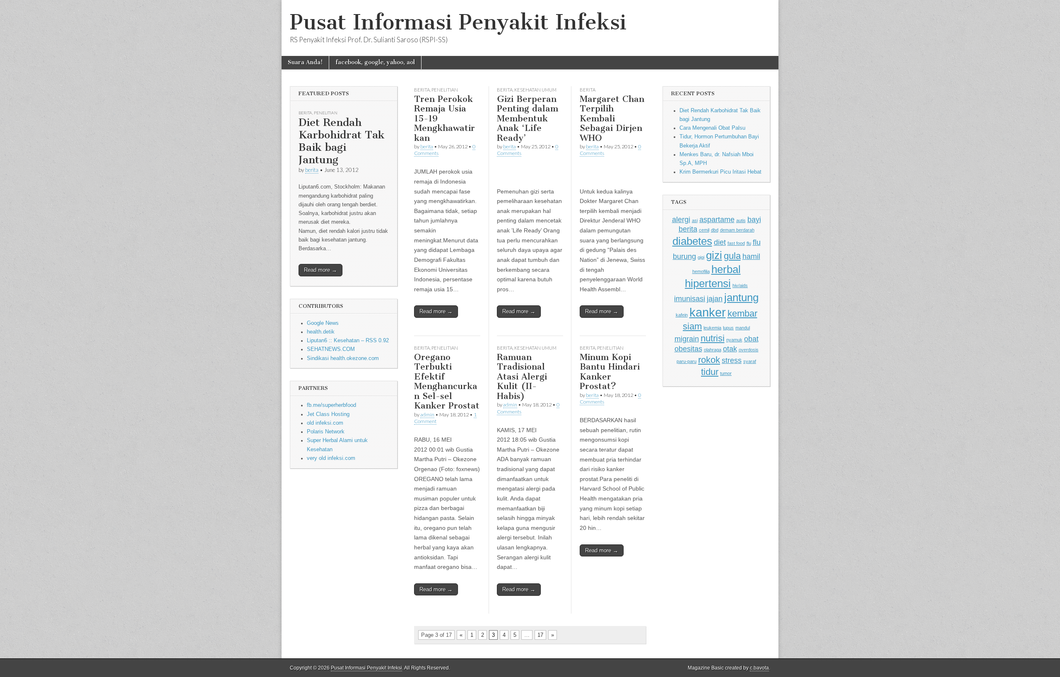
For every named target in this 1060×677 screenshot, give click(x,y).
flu (749, 243)
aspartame (717, 219)
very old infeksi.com (331, 458)
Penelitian (325, 112)
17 (540, 635)
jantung (741, 297)
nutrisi (713, 338)
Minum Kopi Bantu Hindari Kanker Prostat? (610, 372)
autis (741, 220)
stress (732, 360)
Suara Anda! (305, 62)
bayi (754, 219)
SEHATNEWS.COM (331, 349)
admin (427, 414)
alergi (681, 219)
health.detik (321, 332)
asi (695, 220)
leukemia (712, 327)
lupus (728, 327)
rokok (709, 360)
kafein (682, 314)
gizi (714, 255)
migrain (687, 339)
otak (730, 349)
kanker (707, 312)
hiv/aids (740, 285)
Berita (305, 112)
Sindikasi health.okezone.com (343, 358)
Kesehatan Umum (535, 89)
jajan (715, 299)
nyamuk (734, 339)
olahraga (712, 349)
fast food (736, 243)
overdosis (749, 349)
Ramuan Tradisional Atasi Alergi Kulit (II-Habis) (522, 376)
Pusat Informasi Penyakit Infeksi (458, 22)
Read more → (320, 270)
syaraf (749, 361)
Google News (323, 323)
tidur (709, 372)
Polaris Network (325, 432)
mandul (742, 327)
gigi (701, 257)
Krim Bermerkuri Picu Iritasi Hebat (720, 172)
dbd (714, 229)
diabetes (692, 241)
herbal (726, 269)
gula (732, 256)
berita (311, 170)
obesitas (688, 349)
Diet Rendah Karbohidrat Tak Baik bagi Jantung (342, 141)
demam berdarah (737, 229)
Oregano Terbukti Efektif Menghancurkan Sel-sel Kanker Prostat (446, 381)
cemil (704, 229)
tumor (726, 373)
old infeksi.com (325, 423)
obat (751, 339)
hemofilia (701, 271)
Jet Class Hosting (328, 414)
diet (720, 242)
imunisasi (689, 299)
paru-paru (686, 361)
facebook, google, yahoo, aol (375, 62)
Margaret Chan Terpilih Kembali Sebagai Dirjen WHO (612, 118)
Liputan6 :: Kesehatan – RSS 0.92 (348, 340)
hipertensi (708, 283)
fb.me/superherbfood (331, 405)
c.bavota (759, 668)
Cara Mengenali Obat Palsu (712, 128)
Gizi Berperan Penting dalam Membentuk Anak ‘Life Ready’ (527, 118)
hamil (751, 256)
